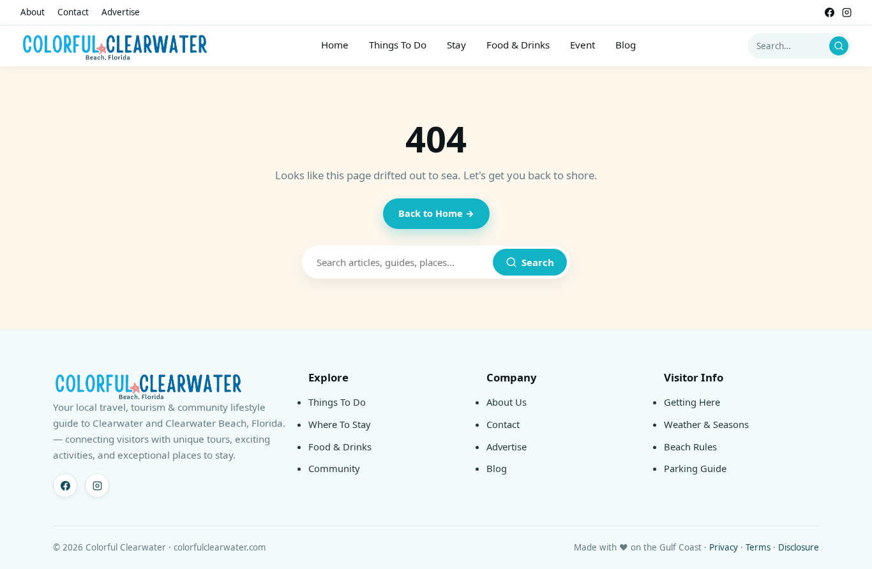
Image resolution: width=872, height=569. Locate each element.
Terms (758, 547)
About (32, 12)
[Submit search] (838, 45)
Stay (456, 44)
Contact (73, 12)
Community (334, 468)
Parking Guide (695, 468)
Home (335, 44)
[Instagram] (847, 12)
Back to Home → (436, 213)
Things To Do (397, 44)
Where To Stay (339, 424)
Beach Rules (690, 446)
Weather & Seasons (706, 424)
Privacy (723, 547)
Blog (625, 44)
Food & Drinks (518, 44)
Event (582, 44)
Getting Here (692, 401)
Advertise (120, 12)
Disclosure (798, 547)
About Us (506, 401)
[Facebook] (829, 12)
